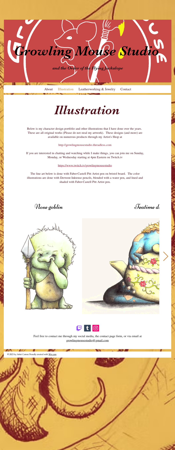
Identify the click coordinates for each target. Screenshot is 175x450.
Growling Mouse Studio (86, 51)
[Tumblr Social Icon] (87, 328)
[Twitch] (79, 328)
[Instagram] (95, 328)
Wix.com (52, 354)
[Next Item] (166, 257)
